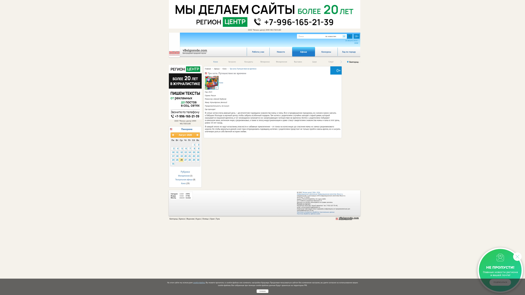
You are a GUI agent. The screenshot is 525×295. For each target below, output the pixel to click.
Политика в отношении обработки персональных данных (316, 212)
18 (177, 156)
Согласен (262, 291)
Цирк (314, 62)
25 (177, 160)
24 (173, 160)
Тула (218, 219)
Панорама (186, 129)
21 (190, 156)
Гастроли (232, 62)
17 (173, 156)
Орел (212, 219)
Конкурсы (326, 51)
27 (185, 160)
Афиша (303, 51)
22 (194, 156)
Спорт (331, 62)
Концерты (248, 62)
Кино (215, 62)
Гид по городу (349, 51)
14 (190, 152)
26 (181, 160)
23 (198, 156)
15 (194, 152)
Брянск (182, 219)
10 (173, 152)
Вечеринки (265, 62)
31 (173, 164)
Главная (208, 69)
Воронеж (190, 219)
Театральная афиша (183, 179)
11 (177, 152)
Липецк (205, 219)
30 (198, 160)
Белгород (174, 219)
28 (190, 160)
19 (181, 156)
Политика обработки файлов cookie (308, 214)
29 (194, 160)
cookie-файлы (199, 282)
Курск (198, 219)
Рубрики (185, 171)
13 (185, 152)
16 (198, 152)
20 (185, 156)
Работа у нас (258, 51)
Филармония (281, 62)
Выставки (298, 62)
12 (181, 152)
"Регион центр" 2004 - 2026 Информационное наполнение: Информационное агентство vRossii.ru (320, 193)
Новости (281, 51)
